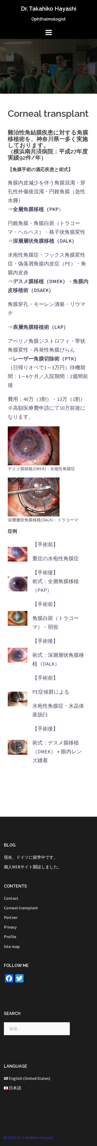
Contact (11, 898)
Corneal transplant (21, 907)
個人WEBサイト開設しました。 (33, 866)
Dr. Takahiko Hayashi (48, 8)
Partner (11, 917)
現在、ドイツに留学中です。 (31, 857)
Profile (10, 936)
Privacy (10, 927)
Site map (12, 946)
